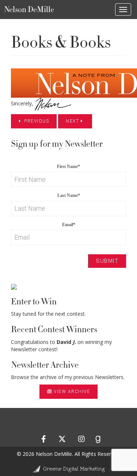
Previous (36, 121)
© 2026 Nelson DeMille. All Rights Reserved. (69, 453)
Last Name (68, 195)
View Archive (72, 391)
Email (68, 224)
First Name (68, 166)
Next (73, 121)
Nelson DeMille (29, 9)
